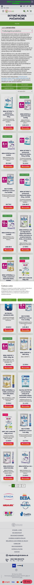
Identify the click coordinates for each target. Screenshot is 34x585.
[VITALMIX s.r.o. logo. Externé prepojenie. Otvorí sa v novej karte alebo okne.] (2, 284)
